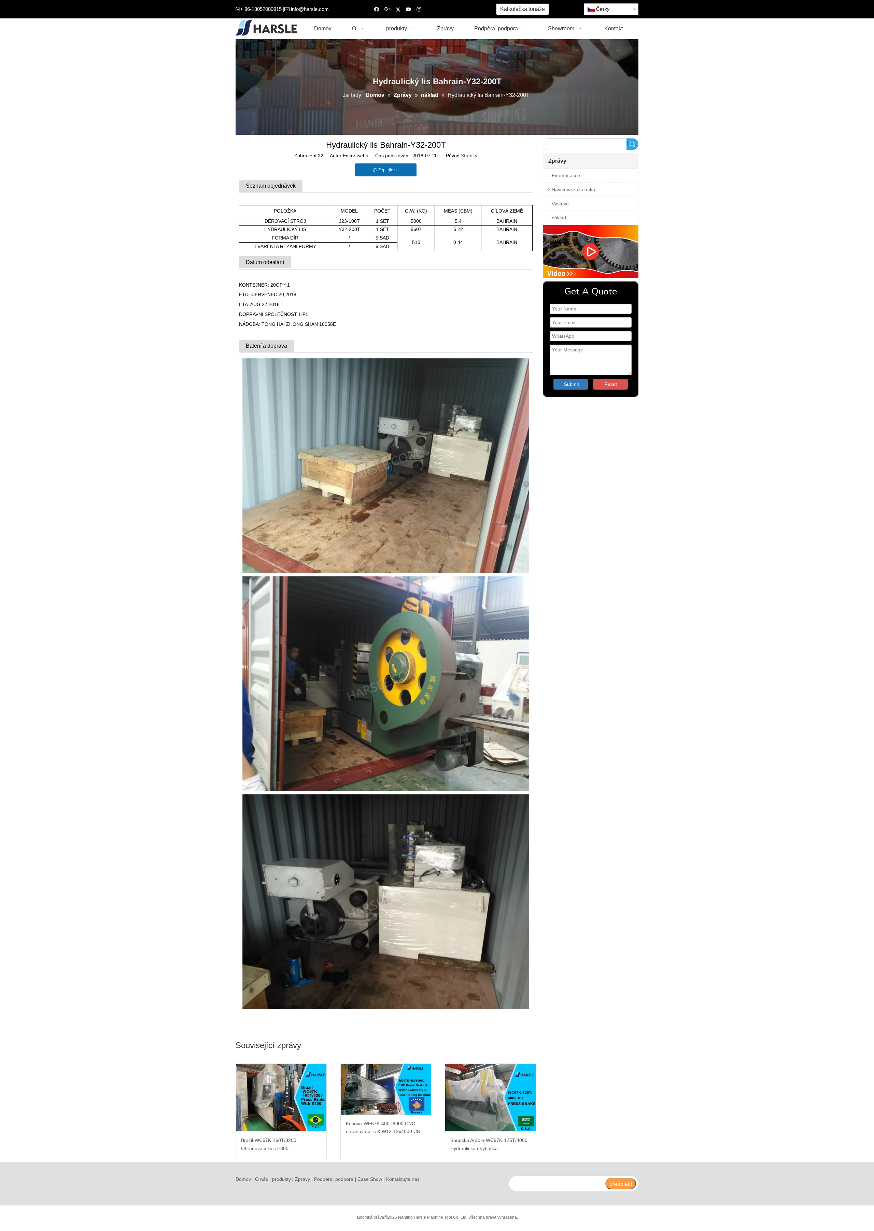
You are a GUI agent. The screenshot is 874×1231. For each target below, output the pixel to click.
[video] (590, 251)
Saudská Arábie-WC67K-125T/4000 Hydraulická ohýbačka (488, 1144)
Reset (610, 384)
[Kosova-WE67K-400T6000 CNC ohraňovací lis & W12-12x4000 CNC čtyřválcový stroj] (386, 1089)
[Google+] (387, 9)
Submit (571, 384)
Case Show (369, 1179)
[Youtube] (408, 9)
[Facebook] (376, 9)
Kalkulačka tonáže (522, 9)
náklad (559, 217)
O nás (261, 1179)
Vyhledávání (627, 144)
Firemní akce (566, 175)
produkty (281, 1179)
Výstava (560, 203)
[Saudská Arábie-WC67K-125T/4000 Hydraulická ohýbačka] (490, 1097)
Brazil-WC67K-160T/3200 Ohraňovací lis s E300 (268, 1144)
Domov (243, 1179)
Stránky (469, 155)
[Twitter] (398, 9)
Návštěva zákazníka (573, 189)
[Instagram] (419, 9)
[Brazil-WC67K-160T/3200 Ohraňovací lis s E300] (281, 1097)
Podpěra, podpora (333, 1179)
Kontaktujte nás (403, 1179)
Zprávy (302, 1179)
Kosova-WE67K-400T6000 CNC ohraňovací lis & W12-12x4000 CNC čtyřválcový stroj (385, 1128)
